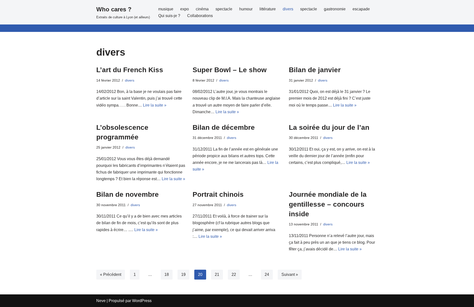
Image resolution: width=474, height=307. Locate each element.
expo (184, 9)
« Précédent (110, 274)
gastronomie (335, 9)
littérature (267, 9)
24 (267, 274)
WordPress (142, 301)
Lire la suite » (154, 105)
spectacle (224, 9)
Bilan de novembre (127, 194)
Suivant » (289, 274)
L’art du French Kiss (129, 70)
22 (234, 274)
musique (165, 9)
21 (217, 274)
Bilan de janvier (315, 70)
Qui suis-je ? (169, 16)
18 (166, 274)
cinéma (202, 9)
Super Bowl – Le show (230, 70)
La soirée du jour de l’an (329, 127)
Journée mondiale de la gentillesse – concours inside (328, 204)
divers (288, 9)
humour (246, 9)
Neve (101, 301)
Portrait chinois (218, 194)
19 (183, 274)
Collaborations (200, 16)
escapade (361, 9)
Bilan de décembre (224, 127)
